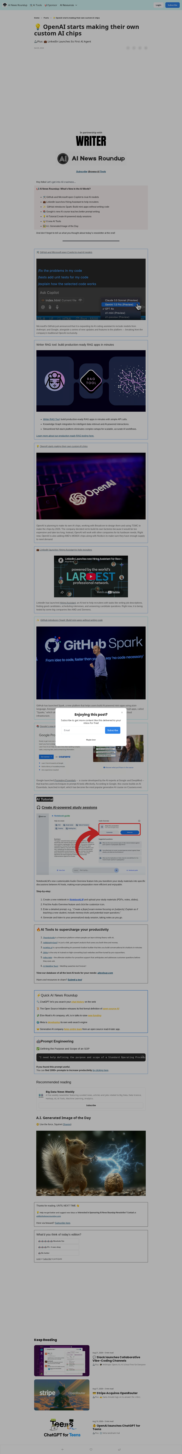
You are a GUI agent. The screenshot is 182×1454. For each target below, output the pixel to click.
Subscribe (112, 730)
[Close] (122, 712)
